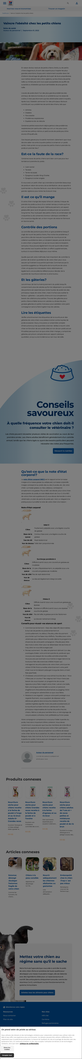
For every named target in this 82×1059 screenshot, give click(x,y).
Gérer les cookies (7, 1048)
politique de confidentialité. (29, 1044)
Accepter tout (7, 1055)
